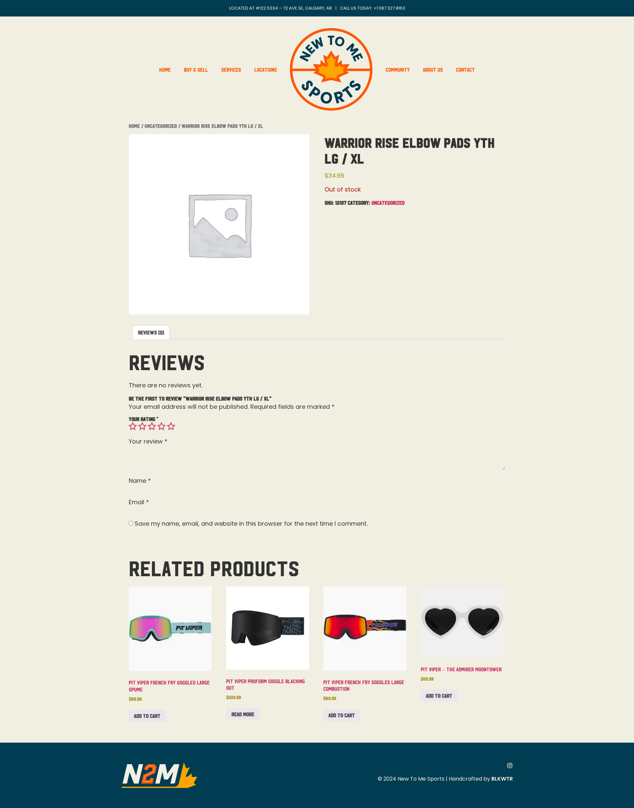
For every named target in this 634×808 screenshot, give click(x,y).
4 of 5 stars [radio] (161, 426)
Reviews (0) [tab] (151, 332)
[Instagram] (510, 765)
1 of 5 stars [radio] (133, 426)
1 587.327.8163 (390, 8)
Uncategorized (161, 125)
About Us (433, 69)
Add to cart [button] (147, 715)
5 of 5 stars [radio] (171, 426)
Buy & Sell (196, 69)
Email (139, 502)
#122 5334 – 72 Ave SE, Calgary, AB (294, 8)
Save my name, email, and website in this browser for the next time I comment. (251, 524)
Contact (465, 69)
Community (398, 69)
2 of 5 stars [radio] (142, 426)
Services (231, 69)
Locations (265, 69)
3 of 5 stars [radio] (152, 426)
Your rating (143, 418)
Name (140, 481)
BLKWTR (502, 779)
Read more (242, 714)
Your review (148, 441)
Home (165, 69)
